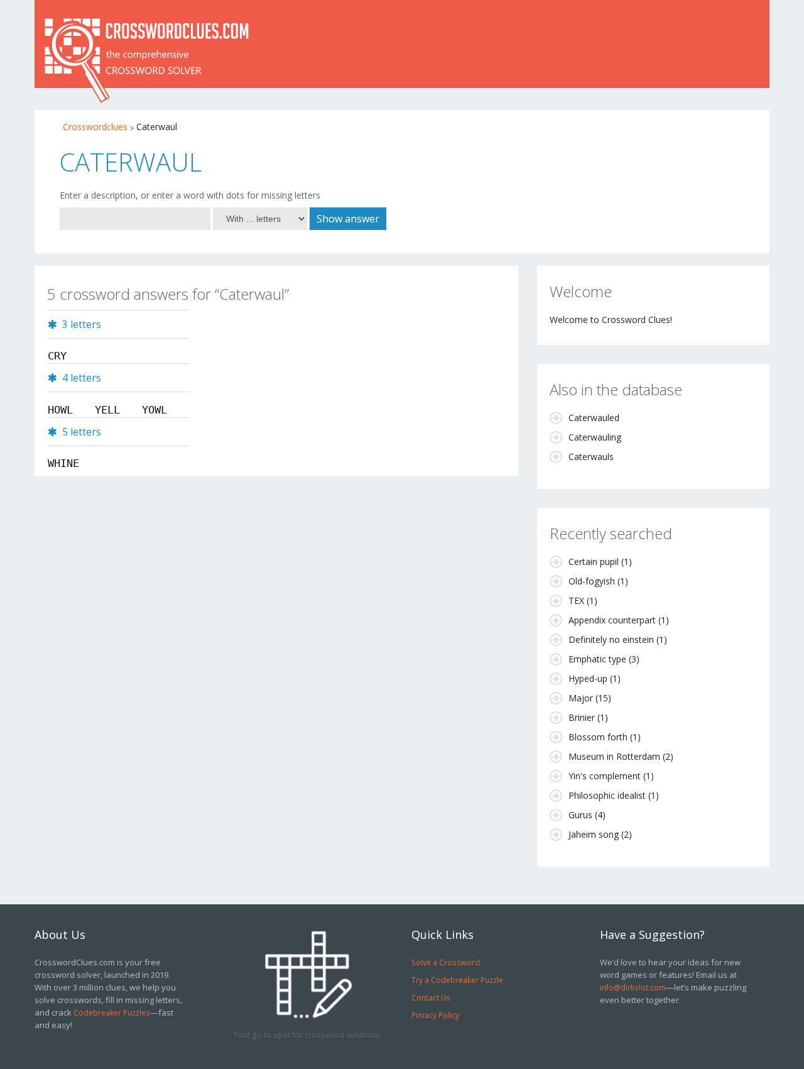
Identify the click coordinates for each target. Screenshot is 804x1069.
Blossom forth (597, 737)
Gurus (580, 815)
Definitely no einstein (611, 639)
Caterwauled (593, 418)
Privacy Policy (435, 1015)
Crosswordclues (95, 127)
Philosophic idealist (607, 795)
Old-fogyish (591, 581)
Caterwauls (591, 457)
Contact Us (430, 997)
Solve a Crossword (445, 962)
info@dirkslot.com (633, 987)
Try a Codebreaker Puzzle (457, 980)
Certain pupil (593, 561)
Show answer (348, 219)
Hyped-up (587, 678)
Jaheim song (593, 834)
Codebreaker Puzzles (111, 1012)
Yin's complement (604, 776)
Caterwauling (594, 437)
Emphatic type (597, 659)
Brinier (581, 717)
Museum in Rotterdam (614, 756)
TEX (576, 600)
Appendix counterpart (612, 620)
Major (580, 698)
